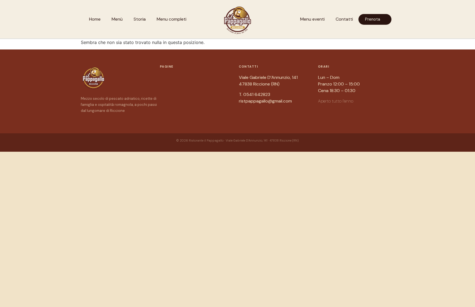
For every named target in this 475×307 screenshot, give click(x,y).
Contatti (344, 19)
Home (95, 19)
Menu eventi (312, 19)
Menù (117, 19)
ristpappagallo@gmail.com (265, 101)
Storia (140, 19)
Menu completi (171, 19)
